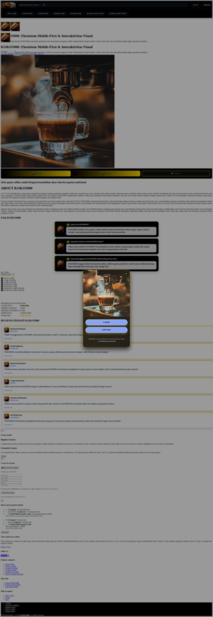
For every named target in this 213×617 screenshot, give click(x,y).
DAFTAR (106, 330)
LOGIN (106, 322)
